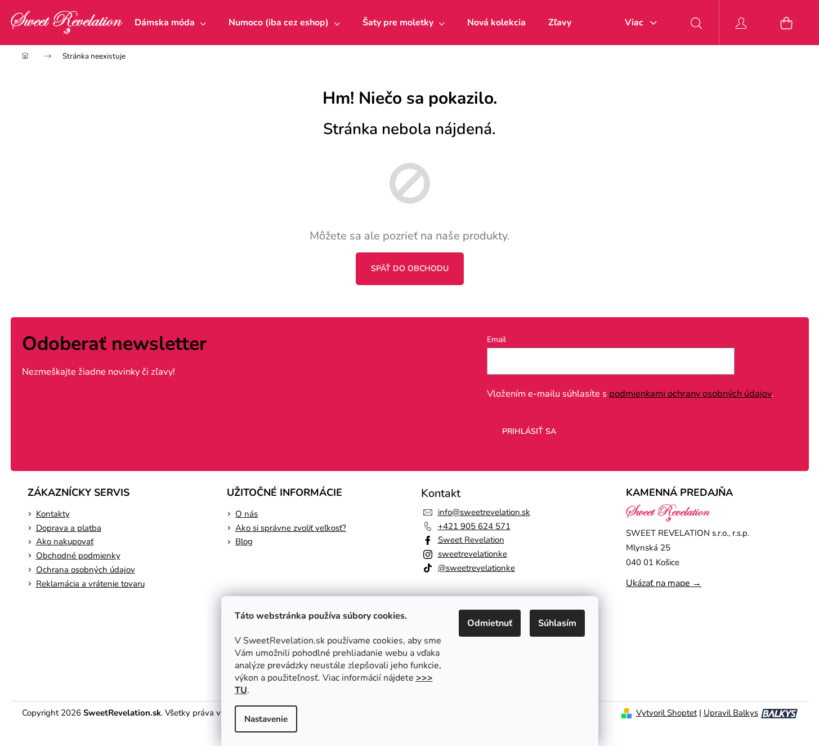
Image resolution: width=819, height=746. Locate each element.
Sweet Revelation (471, 539)
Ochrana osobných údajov (85, 569)
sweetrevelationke (472, 554)
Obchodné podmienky (78, 555)
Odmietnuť (489, 623)
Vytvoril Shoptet (666, 712)
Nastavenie (266, 719)
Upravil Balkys (731, 712)
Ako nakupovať (64, 541)
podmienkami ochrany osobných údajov (690, 393)
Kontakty (53, 513)
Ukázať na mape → (663, 583)
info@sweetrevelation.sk (484, 512)
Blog (244, 541)
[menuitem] (170, 22)
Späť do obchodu (410, 268)
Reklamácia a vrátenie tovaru (90, 583)
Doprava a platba (68, 528)
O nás (246, 513)
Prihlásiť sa (529, 431)
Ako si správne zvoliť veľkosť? (290, 528)
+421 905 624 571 (474, 526)
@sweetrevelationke (476, 568)
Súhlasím (557, 623)
